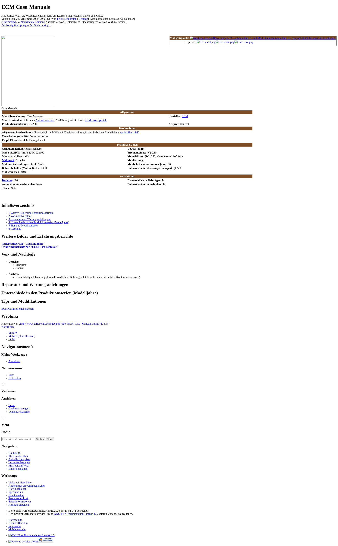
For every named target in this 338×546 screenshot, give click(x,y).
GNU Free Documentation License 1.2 (75, 513)
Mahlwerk (8, 160)
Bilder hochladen (17, 468)
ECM (185, 116)
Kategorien (7, 326)
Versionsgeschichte (19, 411)
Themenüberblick (18, 456)
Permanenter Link (18, 498)
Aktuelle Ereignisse (19, 459)
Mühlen (12, 332)
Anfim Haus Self (44, 120)
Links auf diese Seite (20, 482)
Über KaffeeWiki (18, 523)
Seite (11, 374)
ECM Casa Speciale (96, 120)
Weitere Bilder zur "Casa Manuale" (23, 243)
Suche (5, 432)
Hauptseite (14, 452)
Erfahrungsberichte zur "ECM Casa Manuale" (29, 246)
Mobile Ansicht (17, 529)
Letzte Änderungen (19, 462)
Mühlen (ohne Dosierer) (21, 336)
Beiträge (83, 18)
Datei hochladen (17, 488)
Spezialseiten (15, 491)
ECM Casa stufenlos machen (17, 308)
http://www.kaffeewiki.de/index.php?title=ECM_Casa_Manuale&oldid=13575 (64, 323)
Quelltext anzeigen (18, 408)
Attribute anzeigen (18, 504)
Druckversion (16, 495)
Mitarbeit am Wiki (18, 465)
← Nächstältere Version (30, 21)
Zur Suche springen (40, 25)
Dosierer (7, 180)
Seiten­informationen (19, 501)
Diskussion (70, 18)
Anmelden (14, 361)
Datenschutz (15, 519)
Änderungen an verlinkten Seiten (26, 485)
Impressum (14, 526)
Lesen (11, 405)
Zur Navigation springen (15, 25)
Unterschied (9, 21)
